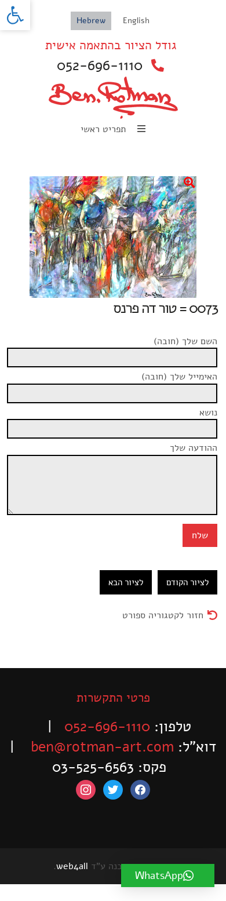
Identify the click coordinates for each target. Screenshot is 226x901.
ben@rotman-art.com (102, 747)
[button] (15, 15)
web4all (72, 866)
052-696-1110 (100, 65)
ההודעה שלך (193, 448)
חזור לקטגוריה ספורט (162, 615)
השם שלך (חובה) (185, 341)
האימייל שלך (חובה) (179, 376)
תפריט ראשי (105, 129)
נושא (208, 412)
